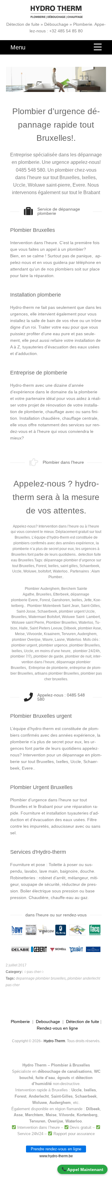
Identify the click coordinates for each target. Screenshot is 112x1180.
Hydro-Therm (54, 1041)
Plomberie (20, 1021)
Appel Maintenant (84, 1169)
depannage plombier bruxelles (41, 978)
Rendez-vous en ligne (57, 1028)
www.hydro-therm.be (56, 1156)
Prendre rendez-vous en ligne (56, 1149)
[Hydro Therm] (56, 11)
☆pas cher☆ (34, 972)
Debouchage (48, 1021)
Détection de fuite (82, 1021)
